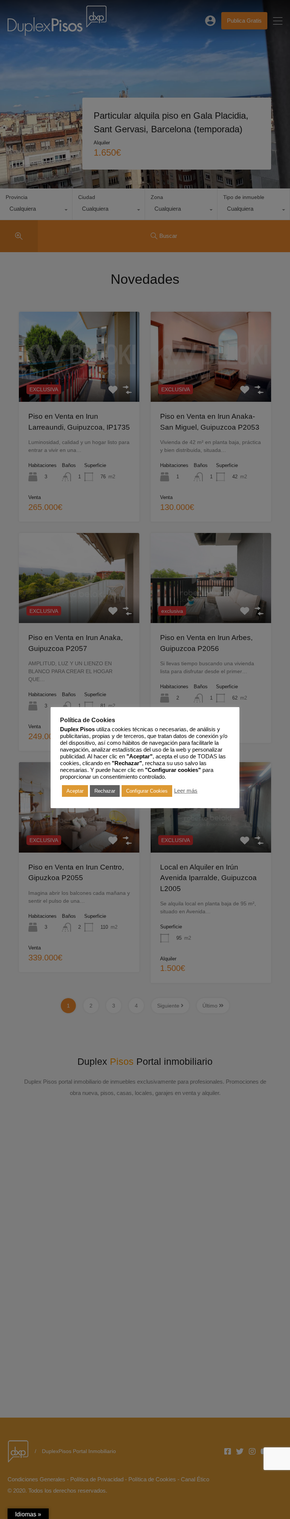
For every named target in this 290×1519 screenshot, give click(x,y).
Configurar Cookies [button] (147, 791)
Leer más (185, 791)
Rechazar (104, 791)
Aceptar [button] (74, 791)
